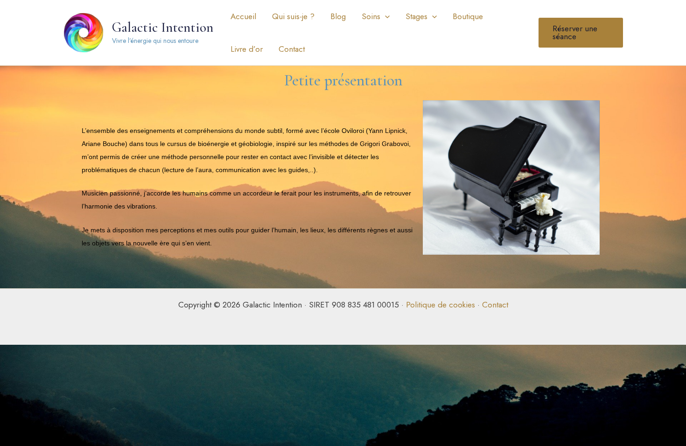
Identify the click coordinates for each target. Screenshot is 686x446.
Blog (338, 16)
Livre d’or (247, 49)
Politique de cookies (440, 304)
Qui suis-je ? (293, 16)
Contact (292, 49)
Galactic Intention (162, 27)
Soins (371, 16)
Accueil (243, 16)
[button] (385, 16)
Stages (416, 16)
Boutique (468, 16)
